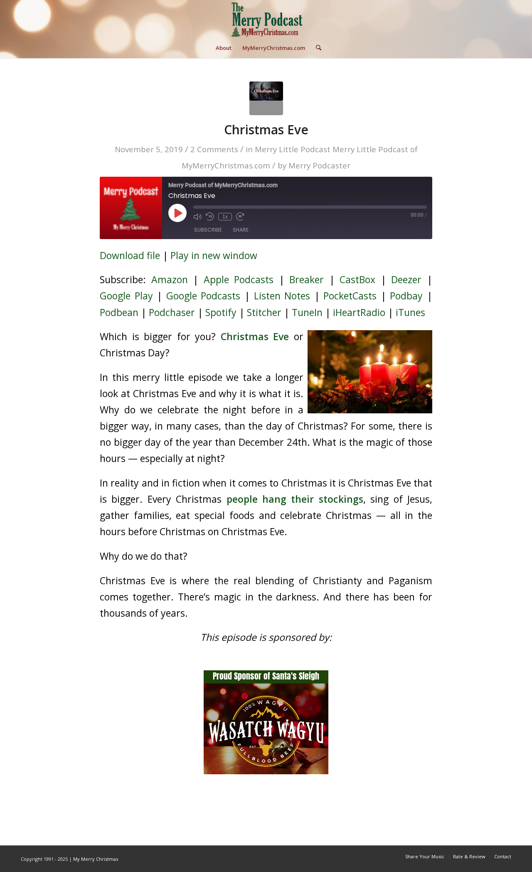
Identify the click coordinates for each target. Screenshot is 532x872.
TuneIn (307, 312)
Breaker (306, 279)
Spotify (220, 312)
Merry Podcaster (319, 165)
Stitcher (264, 312)
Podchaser (172, 312)
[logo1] (266, 18)
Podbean (119, 312)
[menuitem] (223, 47)
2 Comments (214, 149)
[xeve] (266, 98)
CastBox (357, 279)
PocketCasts (350, 295)
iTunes (410, 312)
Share (241, 229)
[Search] (315, 47)
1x (225, 217)
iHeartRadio (359, 312)
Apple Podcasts (239, 279)
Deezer (406, 279)
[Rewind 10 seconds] (210, 216)
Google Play (126, 295)
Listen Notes (282, 295)
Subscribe (208, 229)
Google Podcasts (203, 295)
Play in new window (213, 255)
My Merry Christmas (95, 859)
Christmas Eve (266, 129)
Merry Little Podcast (292, 149)
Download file (130, 255)
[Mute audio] (197, 216)
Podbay (406, 295)
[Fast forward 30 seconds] (240, 216)
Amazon (169, 279)
